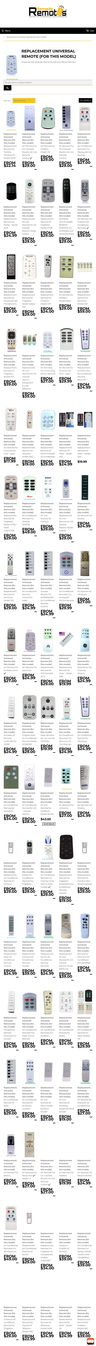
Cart (92, 30)
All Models (85, 100)
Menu (7, 30)
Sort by (7, 100)
